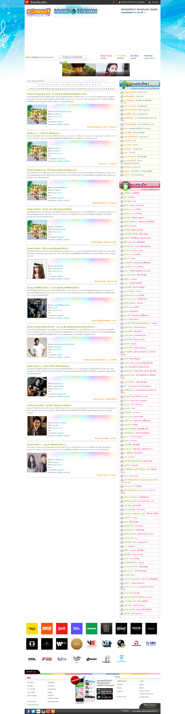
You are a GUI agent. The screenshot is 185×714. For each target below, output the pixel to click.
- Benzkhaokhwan (134, 175)
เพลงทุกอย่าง (58, 384)
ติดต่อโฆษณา (150, 706)
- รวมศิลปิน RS (136, 497)
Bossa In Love (57, 117)
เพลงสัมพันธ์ (58, 227)
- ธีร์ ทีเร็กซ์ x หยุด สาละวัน (137, 238)
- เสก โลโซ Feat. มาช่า (136, 396)
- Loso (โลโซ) (132, 209)
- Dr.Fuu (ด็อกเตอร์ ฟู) (137, 246)
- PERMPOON (135, 106)
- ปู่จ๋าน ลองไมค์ (133, 230)
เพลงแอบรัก (61, 159)
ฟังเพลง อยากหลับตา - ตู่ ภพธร (105, 438)
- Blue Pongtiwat (137, 110)
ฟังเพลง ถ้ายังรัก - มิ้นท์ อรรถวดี (105, 281)
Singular (55, 462)
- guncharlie (136, 137)
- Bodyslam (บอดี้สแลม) (137, 263)
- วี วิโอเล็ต (133, 486)
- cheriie (131, 145)
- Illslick (134, 563)
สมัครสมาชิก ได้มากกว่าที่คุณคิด (133, 2)
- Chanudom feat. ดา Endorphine (137, 386)
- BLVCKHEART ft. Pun (139, 124)
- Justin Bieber (131, 319)
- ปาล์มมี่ (131, 425)
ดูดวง (142, 684)
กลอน (50, 692)
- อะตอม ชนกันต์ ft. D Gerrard (137, 128)
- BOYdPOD (133, 453)
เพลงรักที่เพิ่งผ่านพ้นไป (62, 305)
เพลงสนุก (60, 237)
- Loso (131, 538)
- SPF (129, 408)
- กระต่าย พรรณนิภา (137, 433)
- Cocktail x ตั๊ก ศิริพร (134, 550)
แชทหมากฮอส (53, 698)
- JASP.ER (129, 153)
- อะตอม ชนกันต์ (133, 283)
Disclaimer (125, 711)
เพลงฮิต (30, 686)
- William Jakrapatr (135, 348)
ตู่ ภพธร (55, 425)
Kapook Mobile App (146, 694)
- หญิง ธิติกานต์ (136, 429)
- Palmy (130, 258)
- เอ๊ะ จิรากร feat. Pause (139, 534)
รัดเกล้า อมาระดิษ (59, 229)
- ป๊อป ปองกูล (131, 522)
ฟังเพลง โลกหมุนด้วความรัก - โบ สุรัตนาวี (101, 127)
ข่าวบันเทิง (31, 689)
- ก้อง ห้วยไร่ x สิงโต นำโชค (136, 367)
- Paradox (130, 279)
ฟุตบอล (120, 691)
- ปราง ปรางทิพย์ (134, 133)
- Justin (130, 518)
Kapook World (144, 691)
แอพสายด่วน (144, 697)
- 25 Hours (132, 412)
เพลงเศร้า (60, 198)
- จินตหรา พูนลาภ (134, 218)
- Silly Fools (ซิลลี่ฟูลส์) (134, 242)
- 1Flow (132, 291)
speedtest (51, 695)
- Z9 (130, 141)
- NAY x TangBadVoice (136, 114)
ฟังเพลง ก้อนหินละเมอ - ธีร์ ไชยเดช (104, 203)
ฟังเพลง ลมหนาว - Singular (106, 475)
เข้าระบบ (155, 2)
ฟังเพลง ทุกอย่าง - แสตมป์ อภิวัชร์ (104, 399)
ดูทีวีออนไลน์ (121, 681)
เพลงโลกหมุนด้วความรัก (62, 112)
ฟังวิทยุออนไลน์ (53, 702)
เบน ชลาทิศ (57, 347)
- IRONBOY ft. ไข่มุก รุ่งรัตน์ (138, 171)
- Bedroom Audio (134, 339)
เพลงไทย (66, 75)
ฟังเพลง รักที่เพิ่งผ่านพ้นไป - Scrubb (104, 321)
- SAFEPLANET (136, 92)
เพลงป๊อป (59, 124)
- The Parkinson (133, 613)
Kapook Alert (121, 697)
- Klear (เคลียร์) (136, 601)
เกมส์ (141, 681)
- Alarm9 (130, 344)
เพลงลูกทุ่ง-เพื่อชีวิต (104, 75)
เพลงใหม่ (51, 683)
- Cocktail (130, 226)
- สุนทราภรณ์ (138, 461)
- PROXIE (129, 197)
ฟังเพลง (120, 684)
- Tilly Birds (134, 509)
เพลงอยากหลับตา (60, 423)
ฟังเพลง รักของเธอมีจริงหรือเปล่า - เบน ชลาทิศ (100, 360)
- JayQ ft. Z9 (132, 167)
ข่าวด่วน (51, 686)
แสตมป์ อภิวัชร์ (58, 386)
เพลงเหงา (60, 470)
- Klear (129, 575)
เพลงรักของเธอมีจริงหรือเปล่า (64, 344)
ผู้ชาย (142, 688)
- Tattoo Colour (133, 250)
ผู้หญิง (119, 688)
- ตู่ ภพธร (131, 465)
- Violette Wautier (133, 437)
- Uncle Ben (134, 96)
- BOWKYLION (135, 335)
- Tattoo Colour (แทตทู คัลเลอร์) (138, 363)
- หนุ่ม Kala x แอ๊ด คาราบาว (138, 449)
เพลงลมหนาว (59, 460)
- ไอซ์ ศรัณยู (134, 530)
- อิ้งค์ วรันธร (136, 234)
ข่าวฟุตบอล (52, 689)
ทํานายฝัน (31, 692)
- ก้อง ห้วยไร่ (131, 311)
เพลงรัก (60, 122)
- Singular (129, 546)
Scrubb (55, 308)
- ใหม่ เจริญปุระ (132, 359)
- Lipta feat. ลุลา (133, 554)
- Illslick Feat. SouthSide (135, 401)
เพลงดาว (57, 148)
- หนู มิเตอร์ (133, 331)
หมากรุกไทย (32, 702)
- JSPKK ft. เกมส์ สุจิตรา (139, 222)
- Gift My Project (134, 605)
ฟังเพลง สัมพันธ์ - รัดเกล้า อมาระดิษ (104, 242)
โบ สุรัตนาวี (57, 114)
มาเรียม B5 (57, 151)
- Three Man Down (135, 327)
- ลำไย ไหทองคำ (135, 571)
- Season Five (131, 476)
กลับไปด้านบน (31, 672)
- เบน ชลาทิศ (132, 505)
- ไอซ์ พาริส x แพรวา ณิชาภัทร (140, 371)
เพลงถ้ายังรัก (58, 266)
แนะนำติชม (136, 711)
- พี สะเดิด (132, 593)
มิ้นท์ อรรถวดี (57, 269)
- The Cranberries (133, 404)
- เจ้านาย (133, 303)
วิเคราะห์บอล (32, 696)
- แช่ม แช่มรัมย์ (135, 382)
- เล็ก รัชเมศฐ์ (135, 157)
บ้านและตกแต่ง (33, 705)
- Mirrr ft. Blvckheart (134, 205)
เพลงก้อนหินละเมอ (60, 188)
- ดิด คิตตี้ (131, 445)
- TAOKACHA (133, 149)
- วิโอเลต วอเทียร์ (141, 514)
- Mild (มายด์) (133, 417)
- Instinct (138, 597)
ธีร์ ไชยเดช (57, 190)
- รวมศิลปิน (131, 193)
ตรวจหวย (31, 683)
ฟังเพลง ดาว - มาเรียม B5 (107, 164)
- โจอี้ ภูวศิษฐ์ (136, 567)
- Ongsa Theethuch (134, 583)
